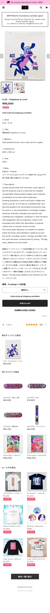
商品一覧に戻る (25, 576)
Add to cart (25, 303)
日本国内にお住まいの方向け (25, 310)
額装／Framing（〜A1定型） (14, 284)
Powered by (22, 591)
